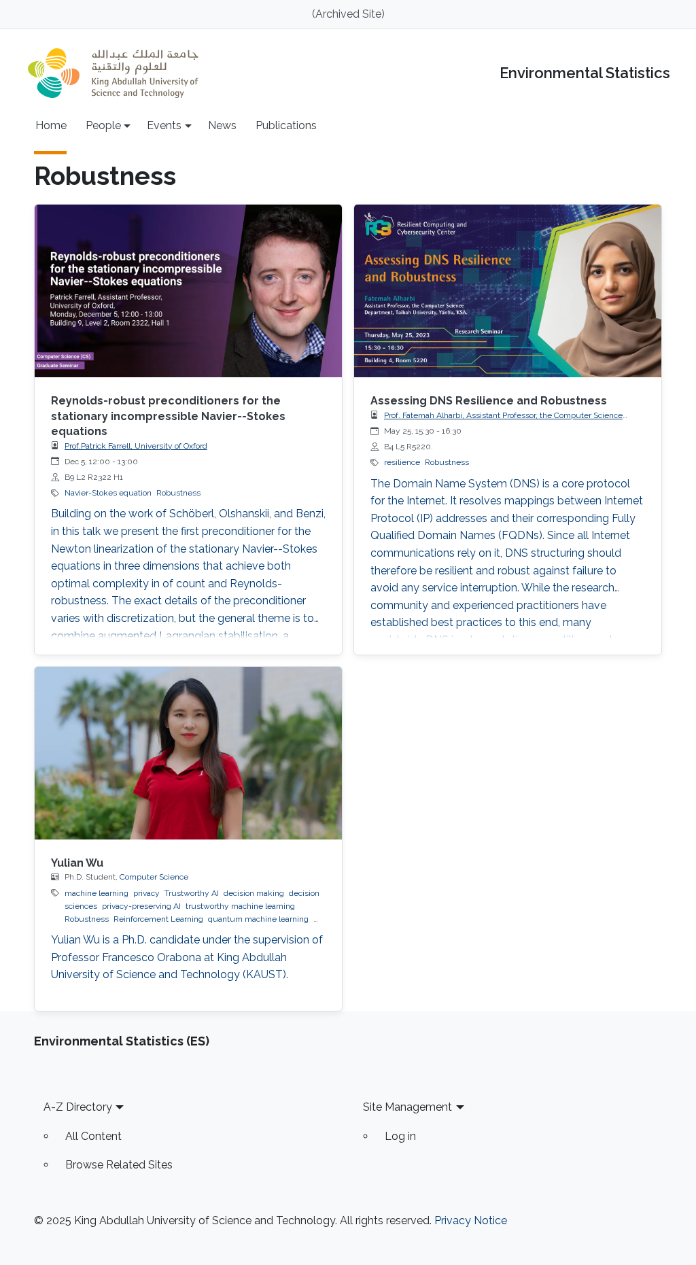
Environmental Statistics (585, 73)
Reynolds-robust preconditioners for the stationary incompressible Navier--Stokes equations (168, 416)
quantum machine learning (258, 919)
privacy (146, 893)
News (222, 125)
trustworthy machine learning (240, 906)
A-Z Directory (78, 1107)
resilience (402, 462)
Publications (286, 125)
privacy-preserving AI (141, 906)
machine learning (96, 893)
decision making (254, 893)
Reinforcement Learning (158, 919)
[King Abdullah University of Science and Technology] (113, 73)
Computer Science (154, 877)
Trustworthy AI (191, 893)
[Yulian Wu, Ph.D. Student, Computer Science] (188, 753)
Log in (400, 1136)
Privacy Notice (470, 1220)
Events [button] (164, 125)
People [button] (103, 125)
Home (51, 125)
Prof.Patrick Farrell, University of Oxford (136, 446)
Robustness (178, 493)
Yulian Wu (77, 862)
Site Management (407, 1107)
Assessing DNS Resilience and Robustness (488, 400)
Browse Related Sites (119, 1164)
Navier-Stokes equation (108, 493)
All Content (93, 1136)
